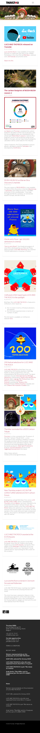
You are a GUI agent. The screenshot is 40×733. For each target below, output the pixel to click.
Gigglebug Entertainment (12, 449)
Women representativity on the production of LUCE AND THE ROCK (19, 689)
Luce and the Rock (10, 52)
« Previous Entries (4, 611)
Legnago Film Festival (20, 379)
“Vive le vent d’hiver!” (10, 246)
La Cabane (7, 131)
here (11, 318)
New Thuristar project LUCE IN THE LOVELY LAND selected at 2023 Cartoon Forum (19, 492)
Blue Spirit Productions (25, 446)
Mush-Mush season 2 (19, 136)
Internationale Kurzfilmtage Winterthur (18, 376)
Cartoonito (8, 190)
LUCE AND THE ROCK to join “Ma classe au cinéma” (19, 705)
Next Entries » (7, 611)
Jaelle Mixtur (8, 184)
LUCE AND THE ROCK (20, 249)
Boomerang (32, 189)
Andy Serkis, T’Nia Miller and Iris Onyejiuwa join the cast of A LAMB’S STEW (19, 711)
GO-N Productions (16, 447)
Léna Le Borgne (9, 49)
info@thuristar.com (12, 635)
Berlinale (16, 546)
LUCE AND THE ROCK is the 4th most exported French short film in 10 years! (18, 699)
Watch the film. (9, 61)
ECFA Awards (19, 545)
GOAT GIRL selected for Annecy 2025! (18, 694)
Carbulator (25, 146)
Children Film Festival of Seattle (16, 385)
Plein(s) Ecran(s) (20, 384)
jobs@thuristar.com (12, 641)
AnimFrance (17, 148)
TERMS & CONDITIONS (13, 646)
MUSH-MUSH (21, 187)
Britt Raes (27, 55)
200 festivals (12, 56)
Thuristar (17, 131)
